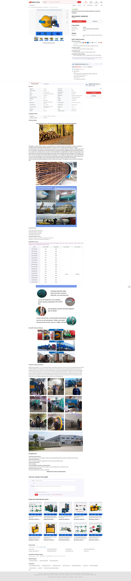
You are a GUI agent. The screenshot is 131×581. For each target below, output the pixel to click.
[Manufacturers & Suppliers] (34, 2)
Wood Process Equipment (94, 565)
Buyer (79, 5)
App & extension (89, 5)
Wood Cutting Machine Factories (34, 565)
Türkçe (85, 574)
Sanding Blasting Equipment (51, 550)
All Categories (32, 5)
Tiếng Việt (88, 574)
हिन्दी (79, 574)
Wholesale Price (67, 573)
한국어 (74, 574)
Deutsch (64, 574)
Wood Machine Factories (56, 565)
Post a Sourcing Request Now (57, 494)
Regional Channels (77, 573)
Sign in (101, 2)
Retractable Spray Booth (69, 550)
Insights (91, 573)
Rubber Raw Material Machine (52, 549)
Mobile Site (87, 573)
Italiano (60, 574)
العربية (71, 574)
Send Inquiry (79, 21)
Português (48, 574)
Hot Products (40, 573)
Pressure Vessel (31, 549)
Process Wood (85, 565)
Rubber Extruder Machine (44, 560)
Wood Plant (40, 568)
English (42, 574)
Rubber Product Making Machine (89, 549)
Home (29, 7)
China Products (45, 573)
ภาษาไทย (82, 574)
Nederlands (67, 574)
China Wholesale (61, 573)
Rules (102, 5)
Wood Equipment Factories (46, 565)
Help (84, 5)
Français (52, 574)
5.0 (89, 85)
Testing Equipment (68, 549)
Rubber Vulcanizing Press (33, 560)
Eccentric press (86, 550)
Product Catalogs (43, 547)
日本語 (77, 574)
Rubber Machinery (45, 7)
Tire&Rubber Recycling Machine (34, 550)
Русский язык (56, 574)
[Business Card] (100, 88)
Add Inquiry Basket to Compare (49, 42)
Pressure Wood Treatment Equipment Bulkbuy (51, 568)
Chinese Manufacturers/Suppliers (53, 573)
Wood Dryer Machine (32, 568)
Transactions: (88, 66)
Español (45, 574)
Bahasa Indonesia (93, 574)
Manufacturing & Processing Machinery (36, 7)
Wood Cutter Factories (66, 565)
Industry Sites (72, 573)
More (29, 569)
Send (36, 494)
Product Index (83, 573)
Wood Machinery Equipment (76, 565)
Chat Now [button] (95, 21)
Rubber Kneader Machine (54, 560)
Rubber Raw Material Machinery (54, 7)
